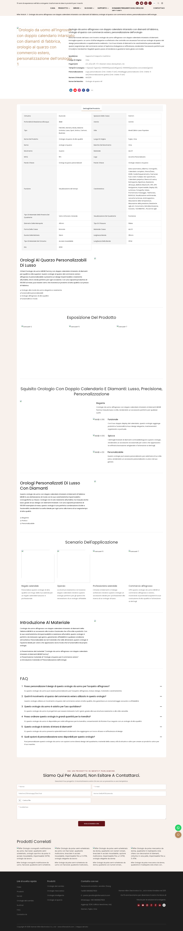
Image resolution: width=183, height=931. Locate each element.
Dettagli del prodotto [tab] (91, 108)
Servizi (19, 896)
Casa (19, 887)
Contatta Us (22, 914)
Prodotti (20, 891)
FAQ (18, 910)
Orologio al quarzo (54, 900)
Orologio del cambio (25, 900)
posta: (86, 895)
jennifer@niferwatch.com (99, 895)
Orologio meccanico (55, 891)
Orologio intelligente (55, 895)
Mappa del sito (82, 927)
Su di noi (20, 905)
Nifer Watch (21, 14)
